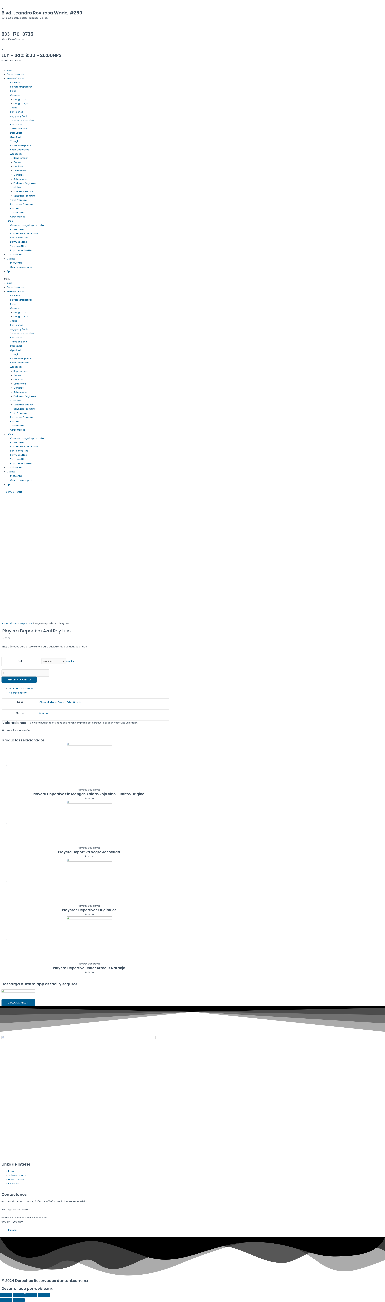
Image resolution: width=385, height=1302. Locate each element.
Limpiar (70, 661)
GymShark (16, 137)
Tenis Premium (18, 200)
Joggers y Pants (19, 116)
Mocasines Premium (21, 204)
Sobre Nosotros (15, 74)
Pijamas (14, 208)
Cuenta (11, 258)
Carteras (19, 174)
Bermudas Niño (18, 241)
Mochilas (18, 166)
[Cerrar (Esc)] (6, 1295)
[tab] (89, 688)
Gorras (17, 162)
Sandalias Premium (24, 195)
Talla (20, 661)
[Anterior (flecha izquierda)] (6, 1300)
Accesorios (16, 153)
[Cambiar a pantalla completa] (31, 1295)
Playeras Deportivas (21, 86)
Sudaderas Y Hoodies (22, 120)
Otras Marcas (17, 216)
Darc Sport (16, 132)
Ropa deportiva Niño (21, 250)
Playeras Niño (17, 229)
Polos (13, 90)
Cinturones (20, 170)
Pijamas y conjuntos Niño (24, 233)
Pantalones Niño (19, 237)
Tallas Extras (17, 212)
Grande (62, 702)
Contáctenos (14, 254)
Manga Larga (21, 103)
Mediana (52, 702)
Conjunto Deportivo (21, 145)
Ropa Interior (21, 157)
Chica (42, 702)
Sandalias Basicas (24, 191)
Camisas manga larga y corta (27, 225)
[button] (85, 279)
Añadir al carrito (19, 679)
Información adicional (21, 688)
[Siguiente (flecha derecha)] (19, 1300)
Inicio (9, 70)
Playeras (15, 82)
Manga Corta (21, 99)
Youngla (14, 141)
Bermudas (16, 124)
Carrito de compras (21, 267)
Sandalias (15, 187)
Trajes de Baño (18, 128)
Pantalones (16, 111)
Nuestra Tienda (15, 78)
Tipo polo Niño (18, 246)
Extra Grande (74, 702)
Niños (10, 220)
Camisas (15, 95)
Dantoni (43, 713)
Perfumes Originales (25, 183)
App (9, 271)
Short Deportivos (19, 149)
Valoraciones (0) (18, 692)
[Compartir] (19, 1295)
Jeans (13, 107)
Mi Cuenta (16, 262)
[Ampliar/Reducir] (44, 1295)
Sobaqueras (20, 179)
